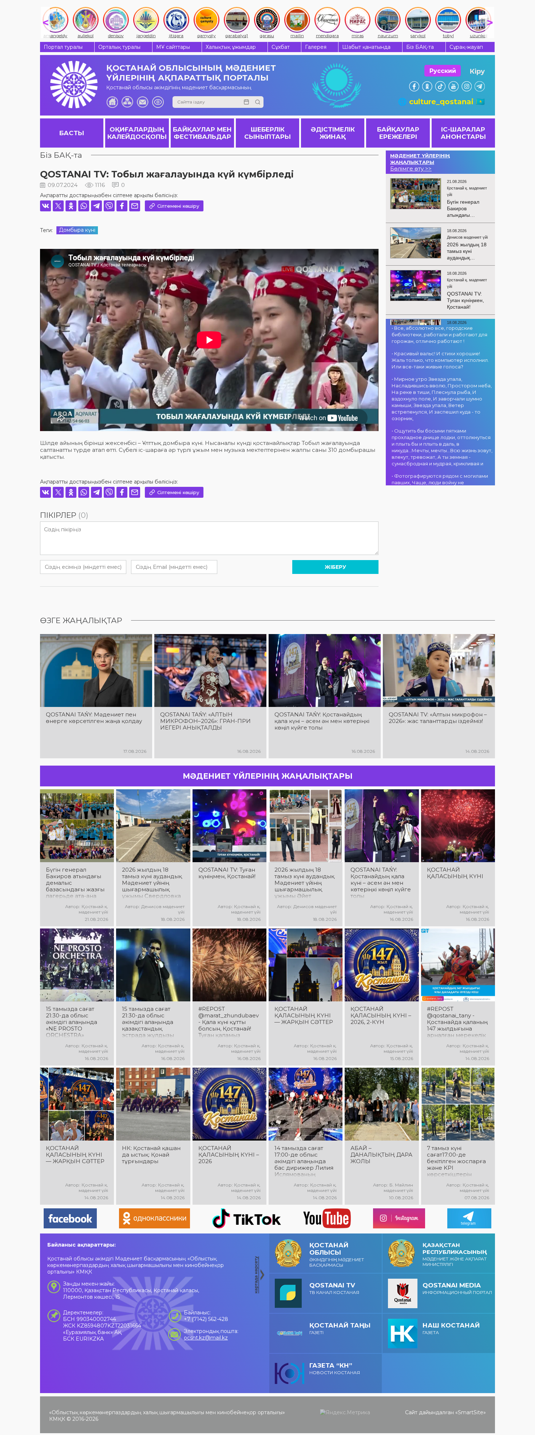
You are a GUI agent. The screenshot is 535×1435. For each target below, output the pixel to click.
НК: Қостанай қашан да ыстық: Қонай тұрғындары (151, 1155)
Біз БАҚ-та (420, 47)
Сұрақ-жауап (466, 47)
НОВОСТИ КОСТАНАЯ (334, 1368)
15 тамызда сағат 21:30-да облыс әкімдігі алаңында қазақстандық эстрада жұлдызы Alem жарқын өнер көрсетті (150, 1022)
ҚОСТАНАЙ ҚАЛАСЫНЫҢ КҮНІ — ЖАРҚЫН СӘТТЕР (303, 1015)
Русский (442, 70)
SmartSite (470, 1412)
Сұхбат (281, 47)
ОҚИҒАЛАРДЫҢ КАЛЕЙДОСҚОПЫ (137, 133)
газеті (339, 1328)
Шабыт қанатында (366, 47)
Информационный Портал (457, 1288)
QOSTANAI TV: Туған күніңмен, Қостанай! (226, 873)
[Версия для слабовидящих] (158, 102)
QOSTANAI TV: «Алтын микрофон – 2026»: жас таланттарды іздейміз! (438, 717)
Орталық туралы (119, 47)
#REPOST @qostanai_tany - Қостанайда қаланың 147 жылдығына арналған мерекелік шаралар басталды (457, 1022)
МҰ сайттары (173, 47)
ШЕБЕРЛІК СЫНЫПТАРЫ (267, 133)
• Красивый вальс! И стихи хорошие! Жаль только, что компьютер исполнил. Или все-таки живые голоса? (440, 360)
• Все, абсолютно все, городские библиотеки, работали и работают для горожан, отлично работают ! (439, 334)
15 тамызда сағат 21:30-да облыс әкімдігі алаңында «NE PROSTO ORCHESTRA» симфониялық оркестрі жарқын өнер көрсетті (71, 1022)
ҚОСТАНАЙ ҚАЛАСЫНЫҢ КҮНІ (455, 873)
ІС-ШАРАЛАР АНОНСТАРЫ (463, 133)
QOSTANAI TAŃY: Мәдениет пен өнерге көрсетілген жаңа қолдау (94, 717)
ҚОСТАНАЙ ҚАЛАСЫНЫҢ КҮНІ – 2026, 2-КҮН (380, 1015)
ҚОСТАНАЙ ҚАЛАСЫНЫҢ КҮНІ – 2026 (228, 1155)
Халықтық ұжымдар (231, 47)
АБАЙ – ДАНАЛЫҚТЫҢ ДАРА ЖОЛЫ (381, 1155)
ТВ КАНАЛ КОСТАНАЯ (334, 1288)
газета (451, 1328)
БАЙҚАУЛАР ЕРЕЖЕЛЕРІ (398, 133)
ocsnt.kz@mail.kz (206, 1337)
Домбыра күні (77, 230)
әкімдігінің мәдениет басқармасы (336, 1255)
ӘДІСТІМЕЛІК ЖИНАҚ (333, 133)
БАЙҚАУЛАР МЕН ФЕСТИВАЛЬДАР (202, 133)
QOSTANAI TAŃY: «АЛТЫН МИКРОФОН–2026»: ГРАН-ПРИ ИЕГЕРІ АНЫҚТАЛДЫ (205, 721)
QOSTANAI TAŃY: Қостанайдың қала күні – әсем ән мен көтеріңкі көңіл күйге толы (321, 721)
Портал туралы (63, 47)
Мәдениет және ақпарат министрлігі (455, 1254)
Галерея (315, 47)
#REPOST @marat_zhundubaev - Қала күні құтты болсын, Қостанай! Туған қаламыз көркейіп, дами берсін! (228, 1022)
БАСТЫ (71, 133)
